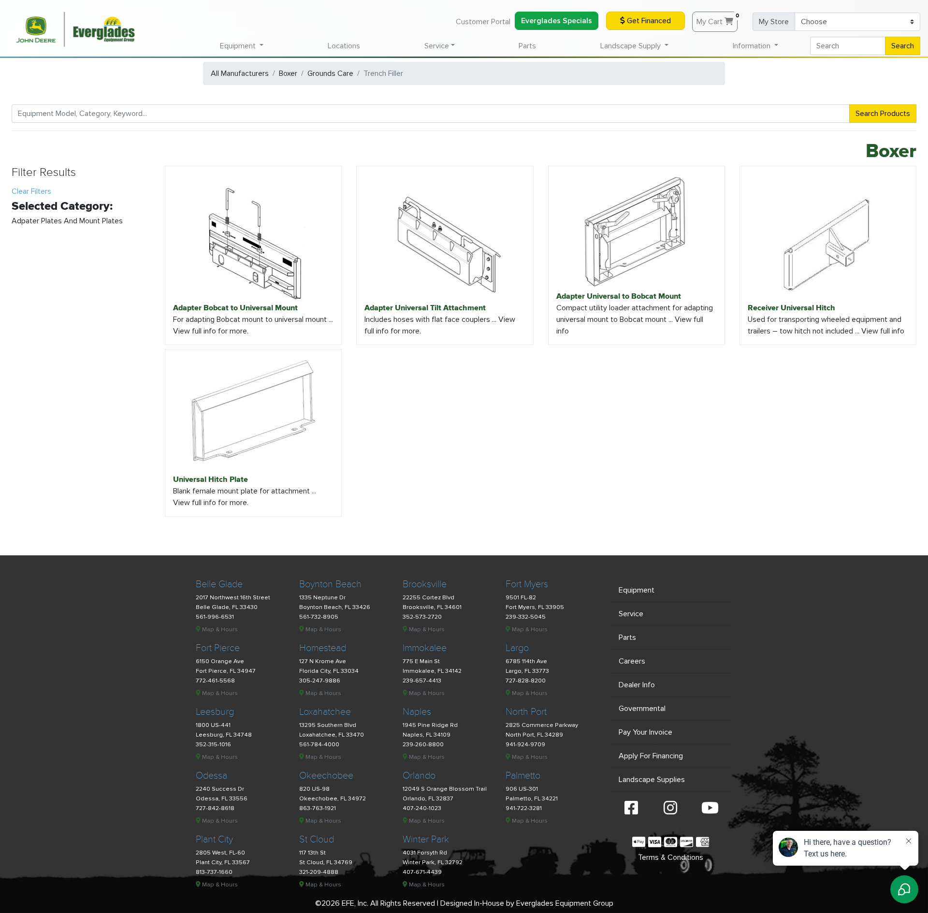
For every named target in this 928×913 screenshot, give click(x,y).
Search (902, 46)
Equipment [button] (239, 46)
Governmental (642, 708)
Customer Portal (483, 22)
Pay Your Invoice (645, 732)
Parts (527, 46)
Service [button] (436, 46)
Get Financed (648, 21)
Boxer (288, 73)
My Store (774, 22)
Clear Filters (31, 191)
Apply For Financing (651, 756)
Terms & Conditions (670, 857)
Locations (344, 46)
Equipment (636, 590)
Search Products (883, 113)
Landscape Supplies (652, 779)
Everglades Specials (556, 21)
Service (631, 614)
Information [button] (752, 46)
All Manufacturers (240, 73)
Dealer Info (637, 685)
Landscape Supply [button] (631, 46)
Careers (632, 661)
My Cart (717, 19)
